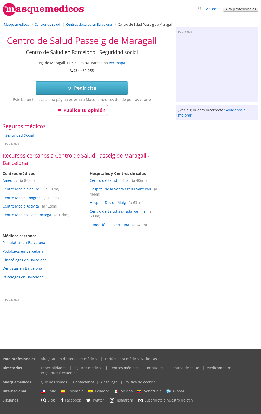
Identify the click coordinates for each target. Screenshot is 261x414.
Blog (51, 400)
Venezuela (153, 391)
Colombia (76, 391)
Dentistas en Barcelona (22, 268)
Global (178, 391)
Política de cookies (140, 382)
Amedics (10, 180)
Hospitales (154, 367)
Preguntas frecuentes (59, 372)
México (127, 391)
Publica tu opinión (84, 110)
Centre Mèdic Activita (21, 206)
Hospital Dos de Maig (108, 202)
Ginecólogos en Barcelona (25, 259)
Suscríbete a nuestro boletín (169, 400)
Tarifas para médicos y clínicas (131, 358)
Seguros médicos (87, 367)
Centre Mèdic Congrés (22, 197)
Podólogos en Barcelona (23, 251)
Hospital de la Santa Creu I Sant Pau (120, 189)
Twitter (98, 400)
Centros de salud (184, 367)
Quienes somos (54, 382)
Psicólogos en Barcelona (23, 277)
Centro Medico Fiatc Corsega (27, 214)
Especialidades (53, 367)
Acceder (213, 8)
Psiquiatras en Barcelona (24, 242)
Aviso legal (109, 382)
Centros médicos (124, 367)
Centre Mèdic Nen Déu (22, 189)
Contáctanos (83, 382)
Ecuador (102, 391)
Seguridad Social (19, 135)
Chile (51, 391)
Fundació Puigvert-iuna (109, 224)
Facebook (73, 400)
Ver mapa (117, 62)
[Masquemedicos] (43, 14)
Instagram (124, 400)
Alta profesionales (240, 9)
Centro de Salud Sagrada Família (118, 211)
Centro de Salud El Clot (109, 180)
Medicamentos (219, 367)
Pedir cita (84, 88)
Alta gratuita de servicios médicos (69, 358)
